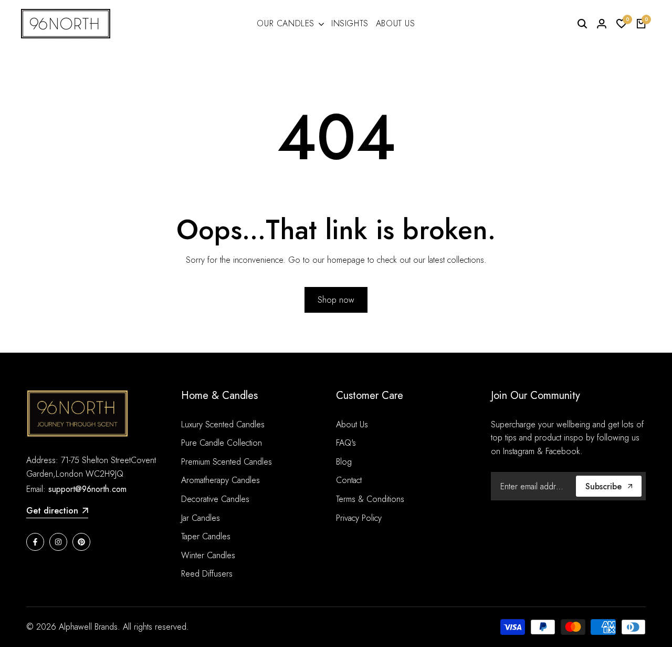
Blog (344, 462)
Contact (349, 480)
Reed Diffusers (207, 574)
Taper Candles (205, 536)
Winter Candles (208, 555)
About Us (352, 424)
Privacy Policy (359, 518)
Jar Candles (200, 518)
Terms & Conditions (370, 499)
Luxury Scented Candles (223, 424)
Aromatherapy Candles (220, 480)
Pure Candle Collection (221, 443)
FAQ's (346, 443)
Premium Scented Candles (226, 462)
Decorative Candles (215, 499)
